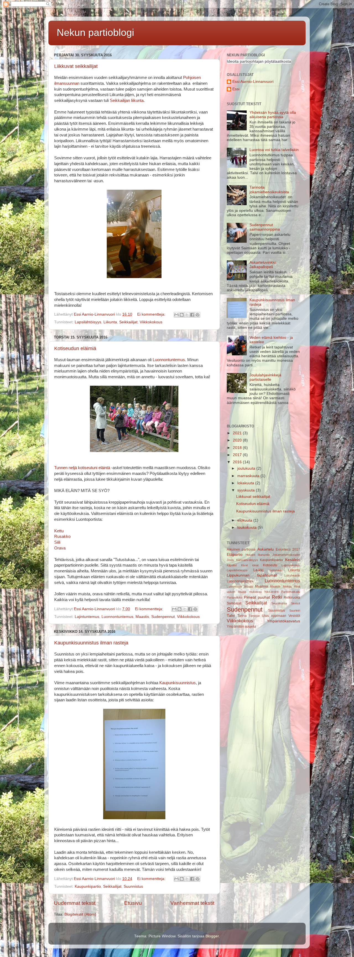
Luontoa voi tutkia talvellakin (274, 150)
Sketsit (295, 603)
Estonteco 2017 (288, 549)
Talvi (231, 616)
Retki (277, 596)
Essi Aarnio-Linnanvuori (253, 82)
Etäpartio (235, 554)
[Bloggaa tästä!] (181, 315)
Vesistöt (294, 616)
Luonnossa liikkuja (240, 586)
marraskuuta (249, 476)
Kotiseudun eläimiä (75, 348)
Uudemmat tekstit (74, 903)
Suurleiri (294, 610)
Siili (57, 542)
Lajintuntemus (87, 617)
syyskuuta (246, 490)
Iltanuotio (264, 554)
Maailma (261, 586)
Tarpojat (254, 615)
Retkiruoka (292, 597)
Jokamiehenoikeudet (286, 554)
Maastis (142, 617)
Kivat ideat (250, 565)
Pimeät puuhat (257, 597)
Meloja (287, 586)
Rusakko (62, 536)
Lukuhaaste (292, 575)
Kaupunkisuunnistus (177, 683)
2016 (238, 462)
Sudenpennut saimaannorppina (264, 227)
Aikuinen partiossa (241, 549)
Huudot (250, 554)
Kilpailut (232, 565)
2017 (238, 455)
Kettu (59, 531)
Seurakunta (279, 603)
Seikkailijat (128, 322)
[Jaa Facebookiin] (192, 315)
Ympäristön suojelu (241, 626)
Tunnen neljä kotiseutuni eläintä (82, 468)
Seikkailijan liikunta (127, 100)
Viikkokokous (151, 322)
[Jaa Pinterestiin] (197, 315)
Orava (60, 548)
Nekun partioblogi (95, 32)
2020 (238, 440)
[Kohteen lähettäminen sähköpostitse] (176, 315)
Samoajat (234, 603)
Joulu (230, 560)
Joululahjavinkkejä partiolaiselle (265, 377)
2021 (238, 433)
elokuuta (245, 520)
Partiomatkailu (290, 591)
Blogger (212, 936)
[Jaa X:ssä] (187, 315)
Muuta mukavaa (249, 591)
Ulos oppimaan (274, 616)
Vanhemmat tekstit (192, 903)
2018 (238, 448)
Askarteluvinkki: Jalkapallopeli (263, 264)
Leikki (258, 570)
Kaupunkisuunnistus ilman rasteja (91, 643)
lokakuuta (246, 483)
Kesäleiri (292, 560)
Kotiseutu (270, 565)
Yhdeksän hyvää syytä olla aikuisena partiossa (272, 114)
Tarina (242, 616)
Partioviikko (234, 597)
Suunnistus (133, 886)
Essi (236, 89)
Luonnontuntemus (169, 360)
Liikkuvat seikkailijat (76, 66)
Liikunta (110, 322)
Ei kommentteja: (151, 314)
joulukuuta (246, 468)
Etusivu (133, 903)
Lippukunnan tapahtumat (252, 575)
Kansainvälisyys (247, 560)
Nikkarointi (271, 591)
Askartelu (265, 549)
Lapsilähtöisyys (88, 322)
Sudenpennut (163, 617)
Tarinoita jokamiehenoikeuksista (269, 189)
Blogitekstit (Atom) (80, 914)
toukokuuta (247, 527)
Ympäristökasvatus (283, 621)
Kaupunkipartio (88, 886)
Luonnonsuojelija (240, 581)
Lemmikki (276, 570)
